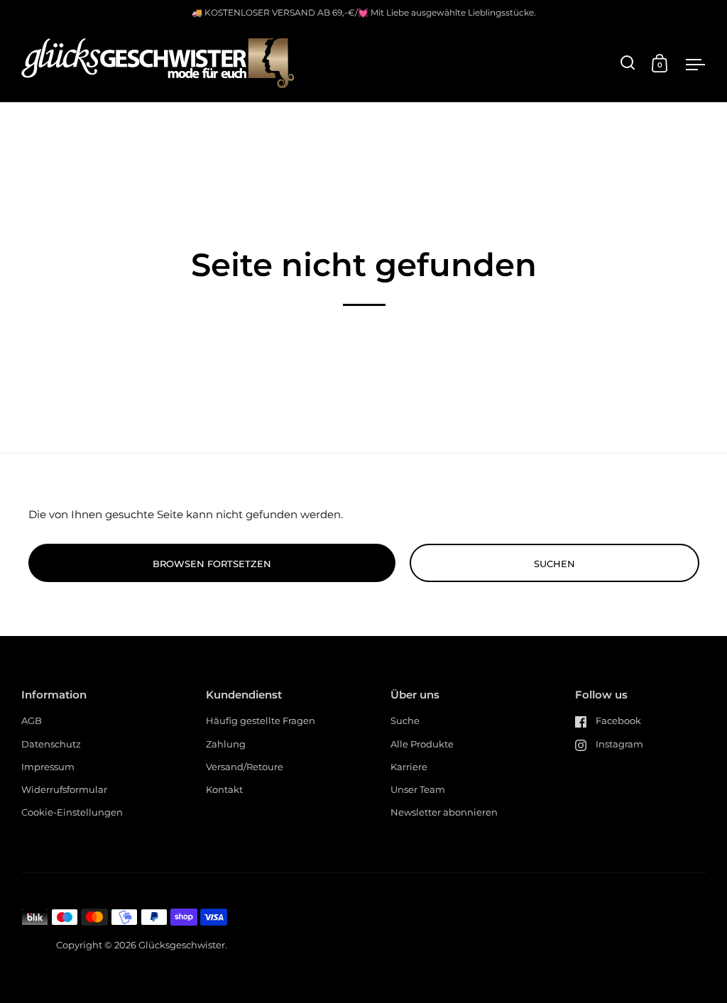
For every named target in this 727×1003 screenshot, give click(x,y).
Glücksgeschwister (181, 944)
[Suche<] (628, 62)
